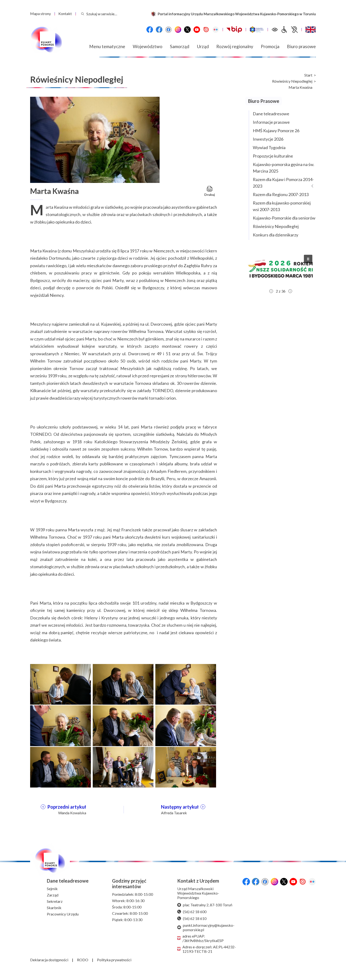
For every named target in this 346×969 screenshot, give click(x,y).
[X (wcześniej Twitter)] (187, 29)
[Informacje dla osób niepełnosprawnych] (289, 29)
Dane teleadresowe (271, 113)
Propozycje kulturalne (273, 155)
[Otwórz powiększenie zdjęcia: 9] (185, 766)
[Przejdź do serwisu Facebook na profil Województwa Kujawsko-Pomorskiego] (149, 29)
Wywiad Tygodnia (269, 147)
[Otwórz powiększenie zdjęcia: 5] (123, 725)
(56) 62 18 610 (194, 918)
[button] (298, 268)
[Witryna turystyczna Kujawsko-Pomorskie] (256, 29)
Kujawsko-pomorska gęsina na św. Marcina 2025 (283, 168)
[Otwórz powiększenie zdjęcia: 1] (60, 683)
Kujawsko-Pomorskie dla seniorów (284, 217)
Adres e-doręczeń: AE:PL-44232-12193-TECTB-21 (209, 949)
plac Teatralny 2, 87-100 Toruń (207, 905)
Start (308, 75)
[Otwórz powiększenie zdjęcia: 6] (185, 725)
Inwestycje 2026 (268, 139)
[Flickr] (215, 29)
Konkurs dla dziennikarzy (275, 234)
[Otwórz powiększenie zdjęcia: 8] (123, 766)
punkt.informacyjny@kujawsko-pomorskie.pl (208, 927)
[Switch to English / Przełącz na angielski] (310, 29)
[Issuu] (206, 29)
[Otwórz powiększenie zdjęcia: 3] (185, 683)
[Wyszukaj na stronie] (82, 13)
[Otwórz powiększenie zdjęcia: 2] (123, 683)
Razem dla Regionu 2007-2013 (281, 194)
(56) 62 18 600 (194, 911)
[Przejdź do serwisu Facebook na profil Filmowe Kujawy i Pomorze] (168, 29)
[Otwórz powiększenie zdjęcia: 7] (60, 766)
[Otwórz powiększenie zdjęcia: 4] (60, 725)
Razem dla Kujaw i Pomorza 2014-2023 (283, 183)
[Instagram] (178, 29)
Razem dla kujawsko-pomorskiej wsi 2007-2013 (282, 206)
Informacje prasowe (271, 122)
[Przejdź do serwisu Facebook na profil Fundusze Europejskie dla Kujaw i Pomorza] (159, 29)
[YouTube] (196, 29)
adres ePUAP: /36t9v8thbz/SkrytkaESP (203, 938)
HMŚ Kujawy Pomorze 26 (276, 130)
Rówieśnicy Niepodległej (292, 81)
